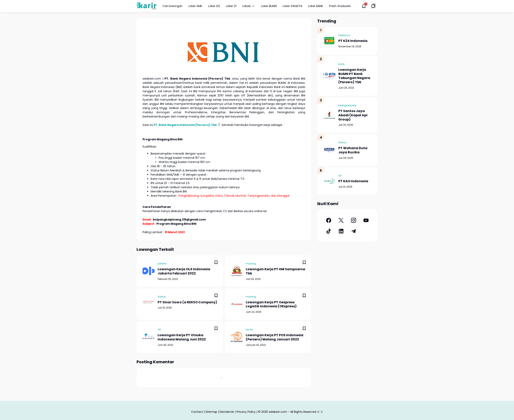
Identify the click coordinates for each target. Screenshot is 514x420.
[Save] (216, 262)
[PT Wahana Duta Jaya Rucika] (329, 150)
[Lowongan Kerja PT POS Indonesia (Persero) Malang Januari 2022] (237, 337)
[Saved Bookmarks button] (373, 6)
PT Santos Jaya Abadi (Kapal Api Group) (352, 115)
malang (251, 263)
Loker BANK (315, 6)
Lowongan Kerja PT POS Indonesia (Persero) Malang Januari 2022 (274, 337)
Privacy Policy (246, 412)
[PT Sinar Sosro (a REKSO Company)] (149, 302)
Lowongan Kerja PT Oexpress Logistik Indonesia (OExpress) (271, 304)
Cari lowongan (172, 6)
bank (341, 64)
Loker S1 (231, 6)
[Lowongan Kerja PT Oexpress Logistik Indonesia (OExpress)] (237, 304)
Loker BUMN (269, 6)
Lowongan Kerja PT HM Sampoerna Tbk (275, 271)
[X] (341, 220)
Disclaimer (227, 412)
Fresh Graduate (340, 6)
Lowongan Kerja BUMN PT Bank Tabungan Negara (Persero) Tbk (354, 76)
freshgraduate (347, 105)
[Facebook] (328, 220)
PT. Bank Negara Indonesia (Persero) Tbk (185, 125)
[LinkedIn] (341, 231)
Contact (197, 412)
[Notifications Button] (364, 6)
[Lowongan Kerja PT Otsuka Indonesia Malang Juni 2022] (149, 337)
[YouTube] (366, 220)
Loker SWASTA (292, 6)
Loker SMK (195, 6)
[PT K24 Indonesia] (329, 41)
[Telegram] (353, 231)
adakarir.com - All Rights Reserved (292, 412)
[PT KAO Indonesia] (329, 181)
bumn (249, 329)
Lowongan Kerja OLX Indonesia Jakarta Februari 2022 (184, 271)
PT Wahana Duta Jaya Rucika (352, 150)
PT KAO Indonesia (353, 181)
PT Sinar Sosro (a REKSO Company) (187, 302)
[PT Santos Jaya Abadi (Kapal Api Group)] (329, 115)
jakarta (162, 263)
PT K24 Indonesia (352, 41)
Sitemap (211, 412)
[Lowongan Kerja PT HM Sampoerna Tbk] (237, 271)
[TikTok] (328, 231)
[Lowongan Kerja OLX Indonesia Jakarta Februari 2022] (149, 271)
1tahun (162, 296)
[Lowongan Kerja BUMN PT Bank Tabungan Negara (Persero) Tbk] (329, 76)
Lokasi (246, 6)
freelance (344, 35)
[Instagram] (353, 220)
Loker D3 (214, 6)
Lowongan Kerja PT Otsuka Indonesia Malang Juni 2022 (182, 337)
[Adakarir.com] (146, 5)
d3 (159, 329)
